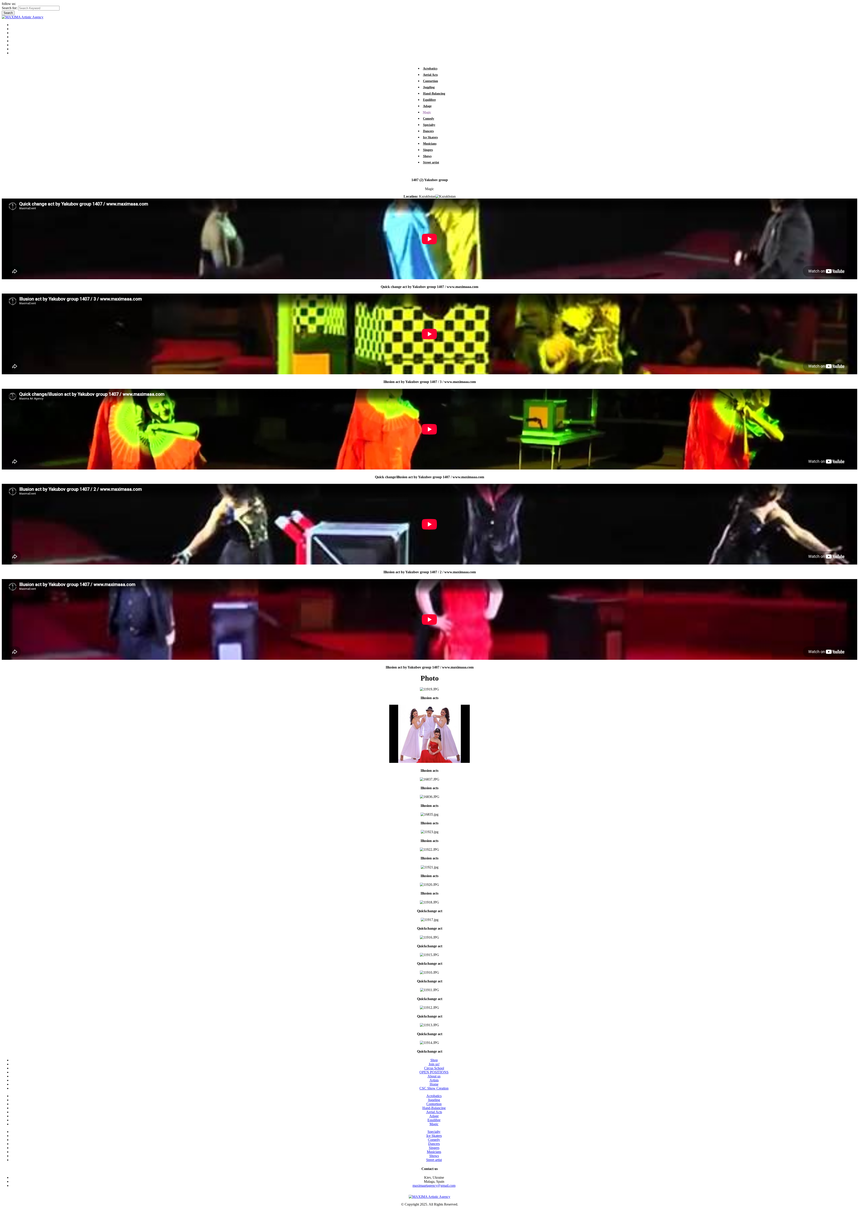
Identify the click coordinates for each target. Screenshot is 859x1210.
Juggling (429, 87)
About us (17, 33)
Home (15, 25)
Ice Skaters (430, 137)
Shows (427, 156)
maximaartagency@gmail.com (433, 1185)
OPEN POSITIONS (25, 37)
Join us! (16, 45)
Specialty (429, 125)
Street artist (431, 162)
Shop (14, 49)
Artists (15, 29)
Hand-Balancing (434, 93)
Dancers (428, 131)
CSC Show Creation (434, 1088)
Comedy (428, 118)
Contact (16, 53)
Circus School (21, 41)
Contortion (430, 81)
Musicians (429, 143)
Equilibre (429, 100)
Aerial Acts (430, 74)
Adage (427, 106)
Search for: (9, 8)
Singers (428, 150)
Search (8, 13)
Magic (427, 112)
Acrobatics (430, 68)
